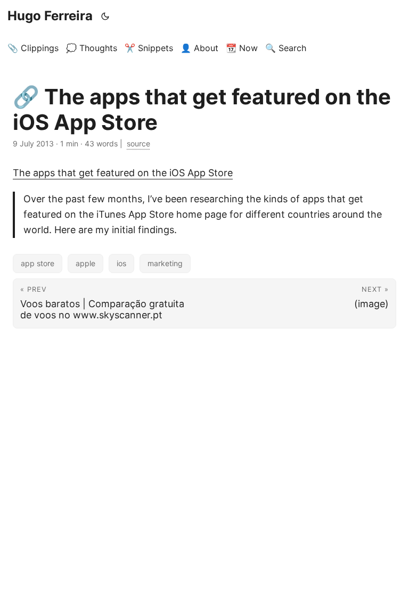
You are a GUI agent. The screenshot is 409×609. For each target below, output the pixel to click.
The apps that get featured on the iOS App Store (123, 172)
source (138, 143)
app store (37, 263)
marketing (165, 263)
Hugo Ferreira (50, 15)
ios (121, 263)
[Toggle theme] (105, 16)
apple (85, 263)
